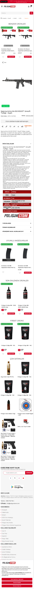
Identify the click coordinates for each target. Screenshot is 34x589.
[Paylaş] (2, 126)
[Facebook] (10, 478)
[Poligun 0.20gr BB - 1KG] (25, 368)
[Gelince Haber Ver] (22, 126)
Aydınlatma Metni (7, 547)
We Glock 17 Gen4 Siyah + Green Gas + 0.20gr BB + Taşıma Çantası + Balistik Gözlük (8, 458)
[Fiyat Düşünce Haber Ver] (18, 126)
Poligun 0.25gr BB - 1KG (7, 395)
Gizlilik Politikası (6, 549)
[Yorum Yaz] (6, 126)
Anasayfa (4, 510)
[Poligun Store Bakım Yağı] (8, 405)
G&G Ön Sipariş (4, 1)
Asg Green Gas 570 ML (7, 377)
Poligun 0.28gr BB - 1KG (24, 395)
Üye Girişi (4, 533)
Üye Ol (4, 531)
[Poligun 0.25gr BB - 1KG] (8, 387)
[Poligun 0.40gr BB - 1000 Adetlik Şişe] (25, 333)
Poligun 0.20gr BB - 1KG (24, 377)
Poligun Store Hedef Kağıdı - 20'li (25, 414)
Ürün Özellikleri (8, 143)
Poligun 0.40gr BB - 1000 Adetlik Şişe (25, 346)
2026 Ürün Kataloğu (7, 517)
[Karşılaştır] (14, 126)
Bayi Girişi (29, 6)
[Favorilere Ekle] (10, 126)
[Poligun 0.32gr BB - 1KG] (9, 333)
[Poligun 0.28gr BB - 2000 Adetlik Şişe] (25, 293)
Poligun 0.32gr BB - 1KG (8, 345)
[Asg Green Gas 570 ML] (8, 368)
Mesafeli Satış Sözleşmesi (9, 554)
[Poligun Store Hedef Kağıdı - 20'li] (25, 405)
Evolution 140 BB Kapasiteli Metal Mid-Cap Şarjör (24, 267)
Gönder (29, 472)
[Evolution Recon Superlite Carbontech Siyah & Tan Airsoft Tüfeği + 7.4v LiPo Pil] (23, 37)
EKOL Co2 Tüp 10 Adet (24, 426)
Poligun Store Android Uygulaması (11, 525)
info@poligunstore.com (10, 503)
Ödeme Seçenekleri (8, 227)
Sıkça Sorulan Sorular (7, 541)
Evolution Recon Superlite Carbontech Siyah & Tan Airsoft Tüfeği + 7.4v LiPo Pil (22, 50)
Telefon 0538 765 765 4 (7, 501)
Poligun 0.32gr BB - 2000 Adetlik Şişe (7, 306)
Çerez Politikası (6, 552)
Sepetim (4, 536)
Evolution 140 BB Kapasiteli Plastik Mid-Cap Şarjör (6, 267)
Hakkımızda (5, 512)
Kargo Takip (5, 538)
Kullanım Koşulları (7, 559)
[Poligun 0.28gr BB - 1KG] (25, 387)
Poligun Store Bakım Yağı (8, 413)
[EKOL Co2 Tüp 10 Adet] (25, 421)
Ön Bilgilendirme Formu (8, 557)
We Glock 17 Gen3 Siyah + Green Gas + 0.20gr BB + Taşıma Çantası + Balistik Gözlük (8, 435)
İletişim (4, 515)
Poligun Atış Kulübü (7, 522)
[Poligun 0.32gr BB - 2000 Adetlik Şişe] (9, 293)
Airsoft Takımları (6, 520)
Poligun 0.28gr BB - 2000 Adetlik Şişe (23, 306)
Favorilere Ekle (1, 57)
